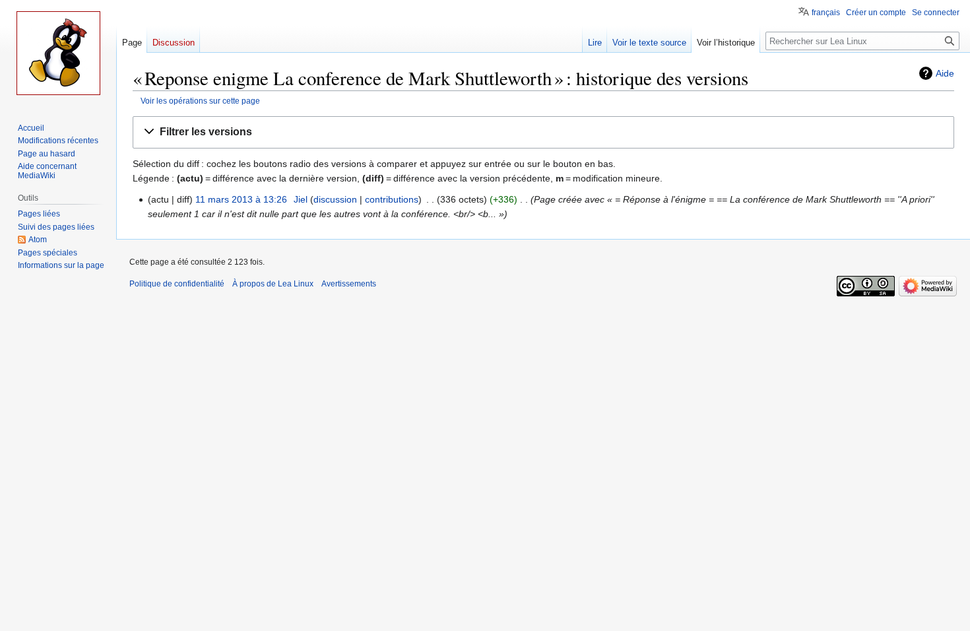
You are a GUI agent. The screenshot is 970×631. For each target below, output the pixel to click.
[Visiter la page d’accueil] (58, 53)
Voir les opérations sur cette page (200, 100)
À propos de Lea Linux (272, 283)
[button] (543, 132)
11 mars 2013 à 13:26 (241, 199)
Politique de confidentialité (176, 283)
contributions (391, 199)
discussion (335, 199)
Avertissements (348, 283)
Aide (945, 73)
